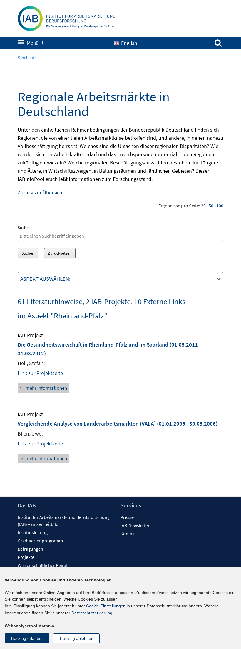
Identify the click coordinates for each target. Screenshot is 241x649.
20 (203, 206)
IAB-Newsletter (135, 525)
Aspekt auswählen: (45, 278)
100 (219, 206)
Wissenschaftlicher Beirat (43, 565)
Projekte (26, 557)
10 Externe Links (159, 301)
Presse (127, 517)
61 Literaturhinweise (50, 301)
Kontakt (128, 534)
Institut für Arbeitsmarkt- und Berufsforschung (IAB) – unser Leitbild (64, 520)
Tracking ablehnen (76, 638)
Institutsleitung (33, 532)
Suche (23, 227)
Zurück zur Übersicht (41, 192)
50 (211, 206)
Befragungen (30, 549)
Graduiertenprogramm (40, 541)
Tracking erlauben (27, 638)
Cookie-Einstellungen (105, 605)
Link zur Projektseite (40, 373)
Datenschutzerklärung (91, 613)
